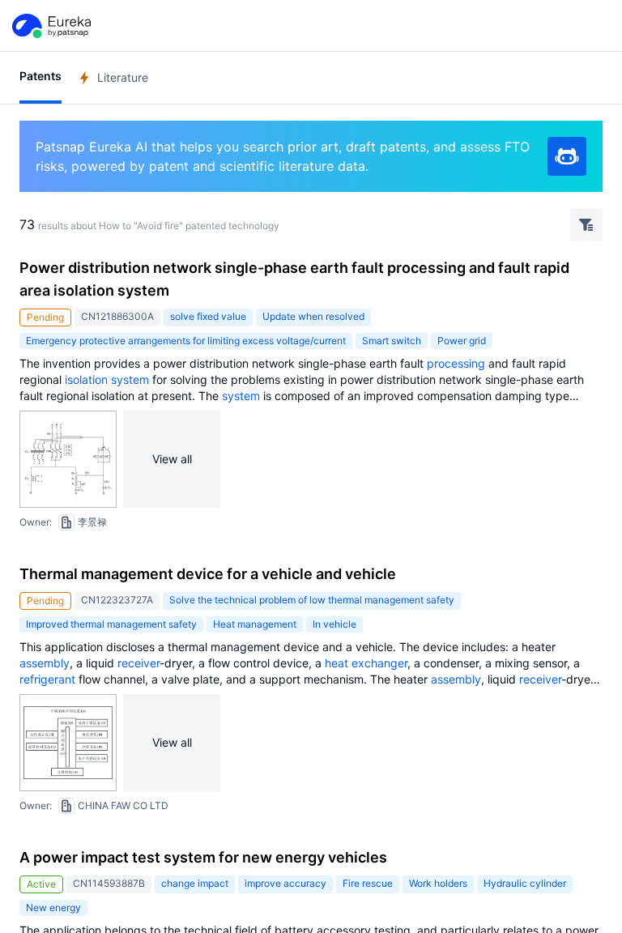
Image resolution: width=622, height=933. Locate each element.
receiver (138, 663)
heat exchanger (366, 663)
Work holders (438, 883)
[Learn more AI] (566, 156)
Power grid (461, 340)
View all (172, 459)
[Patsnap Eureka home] (50, 26)
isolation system (107, 379)
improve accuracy (285, 883)
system (241, 396)
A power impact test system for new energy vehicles (203, 857)
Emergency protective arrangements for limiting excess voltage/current (186, 340)
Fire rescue (368, 883)
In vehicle (334, 624)
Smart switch (391, 340)
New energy (53, 907)
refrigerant (47, 679)
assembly (44, 663)
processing (456, 363)
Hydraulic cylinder (525, 883)
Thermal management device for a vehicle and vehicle (207, 573)
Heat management (254, 624)
